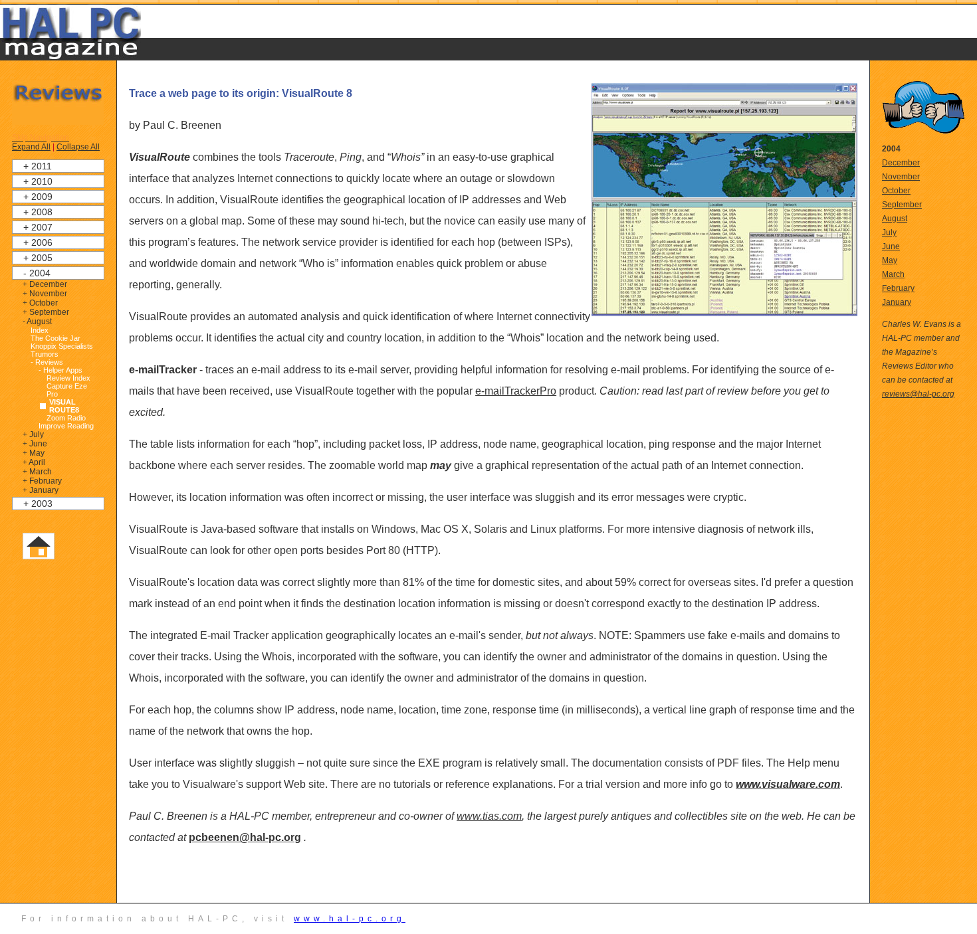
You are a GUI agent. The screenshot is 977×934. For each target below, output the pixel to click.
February (898, 288)
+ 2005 (38, 257)
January (896, 302)
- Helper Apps (60, 370)
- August (37, 321)
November (901, 176)
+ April (34, 462)
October (896, 190)
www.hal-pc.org (349, 918)
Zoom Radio (66, 418)
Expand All (31, 146)
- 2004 (37, 273)
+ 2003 (38, 503)
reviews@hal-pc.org (918, 394)
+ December (45, 284)
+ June (35, 443)
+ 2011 (37, 166)
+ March (37, 471)
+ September (46, 312)
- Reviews (47, 362)
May (889, 260)
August (894, 218)
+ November (45, 293)
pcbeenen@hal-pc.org (245, 837)
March (893, 274)
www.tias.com (489, 816)
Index (40, 330)
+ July (33, 434)
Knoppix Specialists (62, 346)
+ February (42, 481)
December (901, 162)
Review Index (68, 378)
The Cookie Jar (55, 338)
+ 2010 (38, 181)
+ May (34, 453)
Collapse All (78, 146)
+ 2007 (38, 227)
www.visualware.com (788, 784)
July (889, 232)
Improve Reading (66, 426)
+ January (40, 490)
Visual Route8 (64, 406)
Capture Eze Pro (67, 390)
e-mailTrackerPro (515, 391)
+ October (40, 303)
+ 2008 (38, 212)
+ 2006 (38, 242)
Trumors (44, 354)
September (902, 204)
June (891, 246)
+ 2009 (38, 196)
